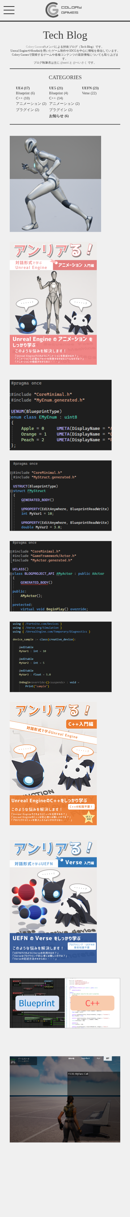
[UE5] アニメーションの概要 (33, 235)
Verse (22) (89, 93)
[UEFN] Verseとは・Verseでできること (40, 695)
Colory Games (34, 46)
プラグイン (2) (27, 110)
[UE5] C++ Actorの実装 (28, 615)
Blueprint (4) (58, 93)
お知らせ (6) (59, 116)
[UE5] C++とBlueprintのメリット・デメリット (46, 1031)
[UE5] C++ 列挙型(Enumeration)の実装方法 (43, 453)
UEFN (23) (90, 88)
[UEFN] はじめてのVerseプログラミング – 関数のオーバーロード (61, 1040)
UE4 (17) (23, 88)
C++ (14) (56, 98)
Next (13, 1158)
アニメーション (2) (31, 104)
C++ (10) (23, 98)
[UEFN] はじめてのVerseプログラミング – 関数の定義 (52, 1146)
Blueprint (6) (25, 93)
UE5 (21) (56, 88)
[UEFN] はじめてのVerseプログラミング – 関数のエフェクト (58, 1049)
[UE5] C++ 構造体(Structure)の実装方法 (41, 534)
